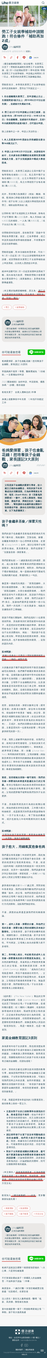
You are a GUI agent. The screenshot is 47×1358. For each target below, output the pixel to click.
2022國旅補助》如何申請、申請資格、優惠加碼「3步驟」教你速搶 (23, 383)
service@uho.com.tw (29, 1340)
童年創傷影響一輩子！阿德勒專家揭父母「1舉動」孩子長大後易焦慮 (23, 1310)
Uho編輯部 (15, 47)
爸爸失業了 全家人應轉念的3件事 (19, 392)
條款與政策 (29, 1349)
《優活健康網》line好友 (23, 1195)
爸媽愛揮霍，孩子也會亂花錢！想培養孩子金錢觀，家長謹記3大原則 (23, 362)
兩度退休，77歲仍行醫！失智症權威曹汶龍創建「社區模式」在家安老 (23, 1290)
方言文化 (39, 1213)
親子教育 (24, 1213)
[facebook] (22, 1346)
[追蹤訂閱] (30, 57)
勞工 (8, 307)
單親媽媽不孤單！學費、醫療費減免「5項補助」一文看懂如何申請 (23, 373)
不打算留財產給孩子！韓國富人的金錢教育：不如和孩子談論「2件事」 (21, 1279)
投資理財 (24, 1208)
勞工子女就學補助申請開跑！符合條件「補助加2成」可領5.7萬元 (23, 294)
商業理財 (9, 1208)
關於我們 (19, 1349)
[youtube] (26, 1346)
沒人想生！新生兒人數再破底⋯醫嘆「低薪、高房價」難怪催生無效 (21, 1300)
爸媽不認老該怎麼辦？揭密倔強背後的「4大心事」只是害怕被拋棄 (23, 1269)
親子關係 (9, 1213)
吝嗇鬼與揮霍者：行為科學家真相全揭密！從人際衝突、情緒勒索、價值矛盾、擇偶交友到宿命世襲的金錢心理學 (23, 1175)
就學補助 (20, 307)
